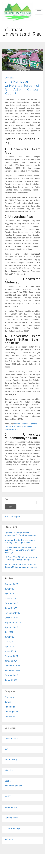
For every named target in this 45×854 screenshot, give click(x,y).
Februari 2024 (11, 656)
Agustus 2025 (11, 627)
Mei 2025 (9, 642)
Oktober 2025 (11, 618)
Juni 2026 (9, 589)
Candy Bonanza (11, 739)
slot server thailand (13, 786)
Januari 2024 (11, 661)
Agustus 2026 (11, 584)
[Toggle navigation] (39, 12)
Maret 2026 (10, 598)
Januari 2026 (11, 608)
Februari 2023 (11, 675)
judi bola (9, 839)
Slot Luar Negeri (12, 516)
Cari (6, 499)
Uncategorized (12, 711)
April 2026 (10, 594)
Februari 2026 (11, 603)
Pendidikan (10, 707)
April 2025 (9, 646)
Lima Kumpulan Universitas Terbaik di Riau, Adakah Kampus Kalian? (22, 87)
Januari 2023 (11, 680)
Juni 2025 (9, 637)
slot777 (8, 796)
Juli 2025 (9, 632)
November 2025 (12, 613)
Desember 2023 (12, 666)
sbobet (8, 781)
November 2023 (12, 670)
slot (6, 749)
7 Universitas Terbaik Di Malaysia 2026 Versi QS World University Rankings (20, 550)
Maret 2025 (10, 651)
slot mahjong (11, 759)
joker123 (9, 770)
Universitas (9, 78)
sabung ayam (11, 807)
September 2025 (13, 622)
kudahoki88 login (12, 828)
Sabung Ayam (11, 818)
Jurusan (8, 702)
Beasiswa (9, 697)
